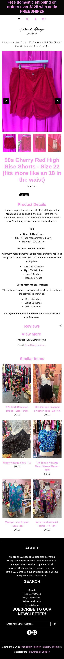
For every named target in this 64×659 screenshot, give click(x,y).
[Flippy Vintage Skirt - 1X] (16, 457)
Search (32, 590)
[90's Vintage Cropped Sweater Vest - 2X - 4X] (47, 401)
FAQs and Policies (32, 597)
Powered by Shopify (39, 651)
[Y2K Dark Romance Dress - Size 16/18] (16, 401)
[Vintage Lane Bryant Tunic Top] (16, 517)
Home (5, 42)
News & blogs (32, 605)
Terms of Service (32, 593)
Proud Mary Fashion (35, 345)
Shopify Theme (51, 646)
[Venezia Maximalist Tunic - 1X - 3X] (47, 517)
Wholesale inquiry (32, 601)
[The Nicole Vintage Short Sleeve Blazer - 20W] (47, 457)
